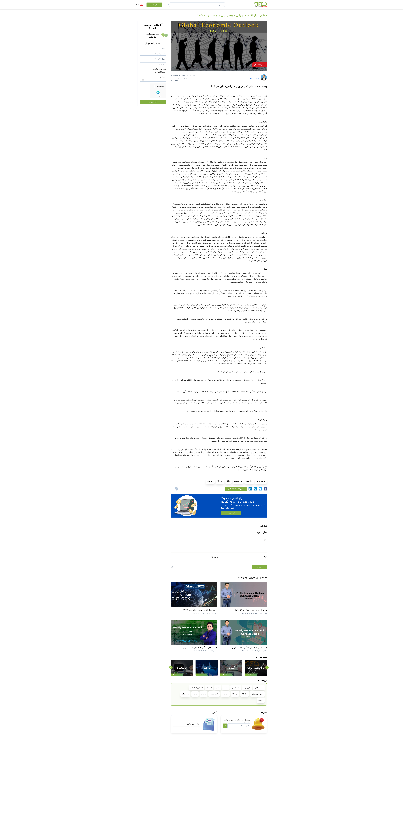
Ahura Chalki (254, 78)
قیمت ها (209, 687)
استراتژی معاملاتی (257, 694)
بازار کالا (219, 481)
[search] (171, 5)
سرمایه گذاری (261, 481)
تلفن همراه (162, 77)
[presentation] (171, 667)
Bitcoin (203, 694)
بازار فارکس (238, 481)
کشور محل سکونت (159, 69)
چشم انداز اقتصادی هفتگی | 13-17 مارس (249, 647)
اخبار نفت (210, 481)
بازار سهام (249, 481)
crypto (195, 694)
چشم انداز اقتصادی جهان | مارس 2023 (200, 610)
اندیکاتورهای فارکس (196, 687)
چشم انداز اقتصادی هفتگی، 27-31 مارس (249, 610)
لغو (172, 567)
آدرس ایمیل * (215, 557)
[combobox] (142, 79)
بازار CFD (244, 694)
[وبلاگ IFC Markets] (260, 5)
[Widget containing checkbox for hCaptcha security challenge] (158, 90)
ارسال (259, 567)
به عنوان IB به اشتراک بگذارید (236, 489)
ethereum (185, 694)
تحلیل (228, 481)
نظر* (265, 539)
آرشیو (214, 712)
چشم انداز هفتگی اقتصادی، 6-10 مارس (200, 647)
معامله (226, 687)
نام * (265, 557)
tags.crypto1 (214, 694)
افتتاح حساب (154, 4)
